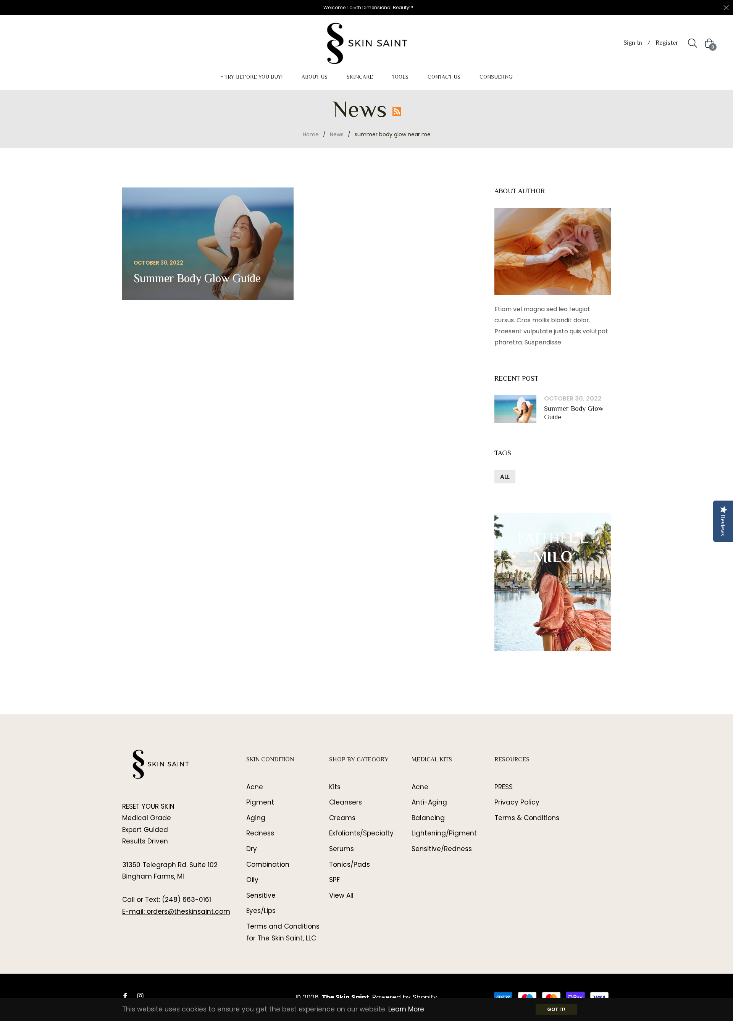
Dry (251, 848)
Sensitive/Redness (442, 848)
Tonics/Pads (349, 864)
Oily (252, 879)
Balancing (428, 817)
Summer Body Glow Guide (573, 413)
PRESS (503, 787)
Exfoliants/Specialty (361, 833)
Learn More (406, 1009)
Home (311, 134)
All (505, 477)
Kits (335, 787)
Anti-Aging (429, 802)
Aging (255, 817)
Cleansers (345, 802)
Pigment (260, 802)
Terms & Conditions (526, 817)
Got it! (556, 1009)
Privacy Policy (516, 802)
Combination (267, 864)
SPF (334, 879)
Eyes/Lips (261, 910)
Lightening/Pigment (444, 833)
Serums (341, 848)
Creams (342, 817)
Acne (254, 787)
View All (341, 895)
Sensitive (261, 895)
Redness (260, 833)
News (337, 134)
